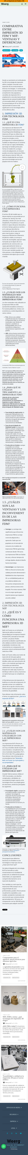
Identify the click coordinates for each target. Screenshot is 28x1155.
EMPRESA (13, 1121)
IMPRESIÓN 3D (13, 113)
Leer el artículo (21, 980)
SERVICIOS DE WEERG (13, 1107)
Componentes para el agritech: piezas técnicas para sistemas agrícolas (14, 959)
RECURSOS (13, 1114)
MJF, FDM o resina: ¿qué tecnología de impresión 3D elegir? (13, 1018)
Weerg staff (8, 46)
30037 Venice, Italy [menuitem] (8, 1145)
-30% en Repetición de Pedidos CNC (14, 1)
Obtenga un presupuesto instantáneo (10, 851)
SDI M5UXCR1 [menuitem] (13, 1147)
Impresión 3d (6, 50)
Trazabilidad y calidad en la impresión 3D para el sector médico (13, 1078)
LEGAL (13, 1128)
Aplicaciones (15, 977)
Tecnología (15, 50)
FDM (21, 50)
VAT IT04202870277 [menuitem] (19, 1145)
